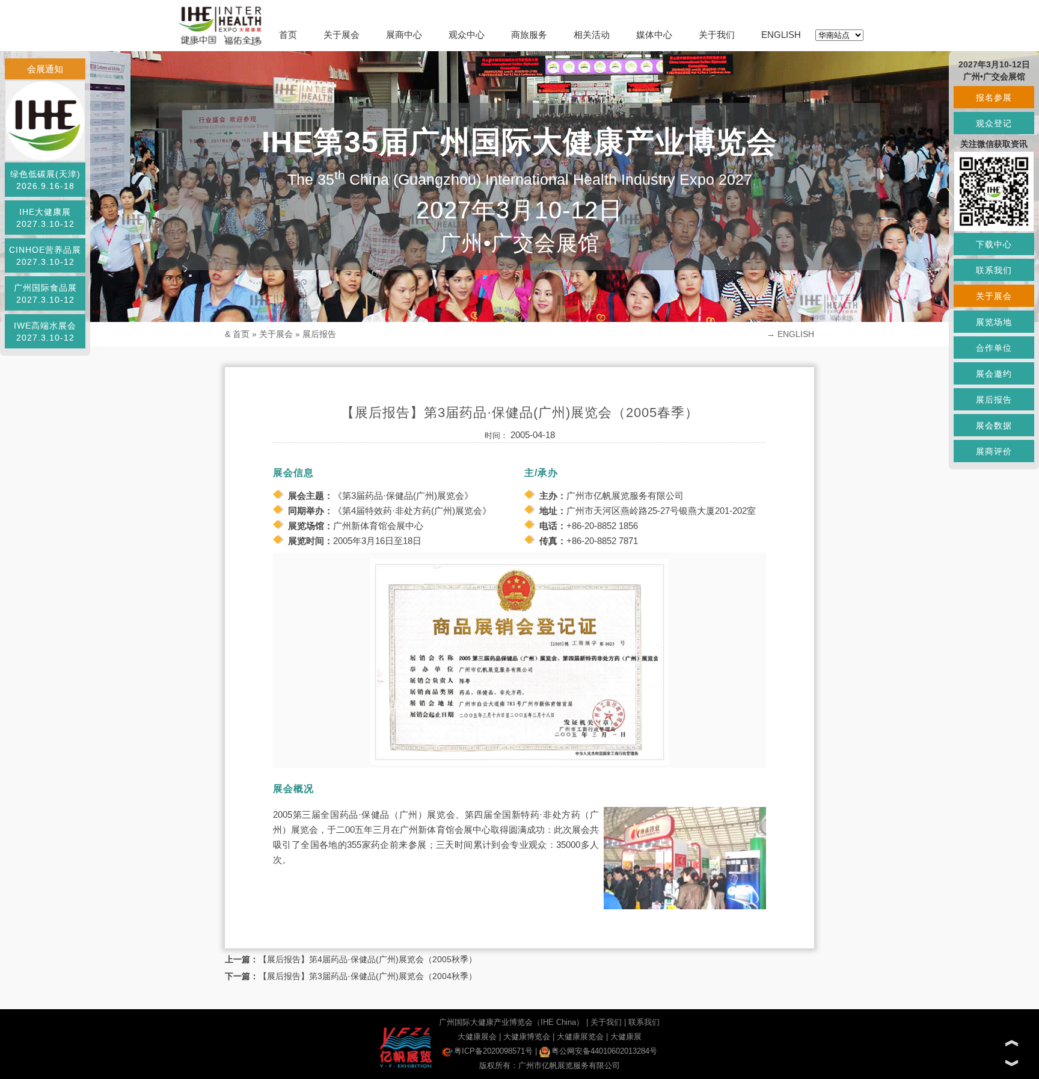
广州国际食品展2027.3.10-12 (45, 294)
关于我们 (717, 34)
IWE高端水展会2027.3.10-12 (45, 331)
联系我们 (644, 1022)
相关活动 (592, 34)
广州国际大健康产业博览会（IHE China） (511, 1022)
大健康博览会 (526, 1036)
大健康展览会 (580, 1036)
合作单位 (994, 348)
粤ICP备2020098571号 (493, 1051)
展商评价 (994, 451)
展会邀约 (994, 374)
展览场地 (994, 322)
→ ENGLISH (790, 334)
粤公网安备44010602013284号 (604, 1051)
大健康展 (626, 1036)
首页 (288, 34)
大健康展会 (477, 1036)
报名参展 (994, 97)
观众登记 (994, 123)
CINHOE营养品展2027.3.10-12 (45, 256)
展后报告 (319, 334)
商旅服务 (529, 34)
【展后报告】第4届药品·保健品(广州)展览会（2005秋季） (368, 959)
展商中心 (404, 34)
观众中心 (467, 34)
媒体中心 (654, 34)
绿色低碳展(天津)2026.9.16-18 (45, 180)
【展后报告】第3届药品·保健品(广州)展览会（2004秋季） (368, 976)
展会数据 (994, 425)
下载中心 (994, 244)
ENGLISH (781, 34)
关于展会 (341, 34)
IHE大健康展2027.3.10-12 (45, 218)
